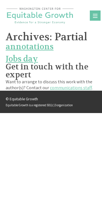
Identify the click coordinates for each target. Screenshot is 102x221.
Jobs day (22, 59)
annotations (30, 47)
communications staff (71, 88)
